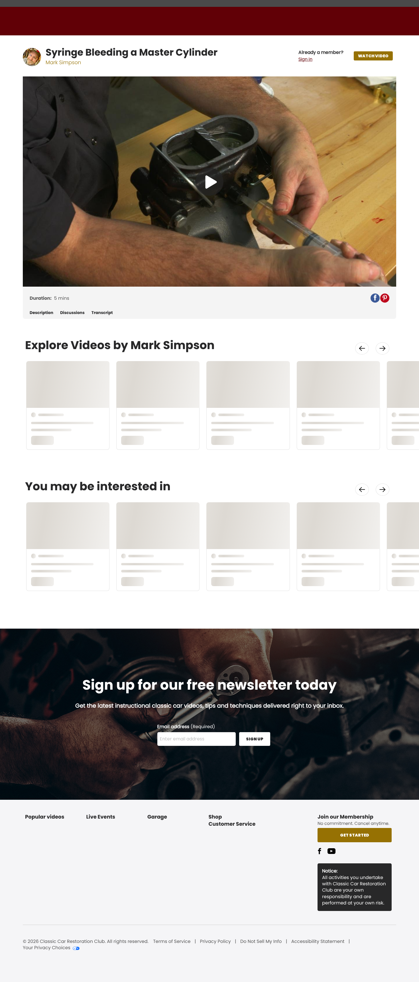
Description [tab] (41, 312)
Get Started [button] (354, 835)
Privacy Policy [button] (215, 941)
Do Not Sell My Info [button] (261, 941)
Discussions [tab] (72, 312)
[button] (320, 56)
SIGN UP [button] (254, 739)
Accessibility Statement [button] (318, 941)
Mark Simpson (63, 62)
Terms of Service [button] (171, 941)
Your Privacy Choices (46, 948)
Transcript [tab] (102, 312)
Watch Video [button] (373, 56)
